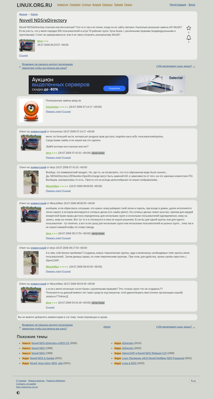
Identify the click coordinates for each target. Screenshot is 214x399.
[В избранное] (188, 28)
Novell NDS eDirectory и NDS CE (50, 343)
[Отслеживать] (188, 38)
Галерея (75, 4)
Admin (34, 14)
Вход (192, 4)
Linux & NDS (129, 363)
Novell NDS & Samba (42, 358)
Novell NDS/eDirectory (43, 20)
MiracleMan (52, 186)
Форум (96, 4)
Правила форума (36, 381)
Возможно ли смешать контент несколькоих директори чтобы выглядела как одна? (47, 66)
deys (40, 41)
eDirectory (127, 343)
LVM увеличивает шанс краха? (174, 66)
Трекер (118, 4)
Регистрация (178, 4)
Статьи (86, 4)
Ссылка (23, 55)
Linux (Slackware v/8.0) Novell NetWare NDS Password (153, 358)
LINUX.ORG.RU (34, 5)
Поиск (128, 4)
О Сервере (21, 381)
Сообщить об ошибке (26, 384)
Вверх (194, 381)
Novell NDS (38, 348)
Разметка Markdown (55, 381)
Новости (62, 4)
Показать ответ (54, 111)
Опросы (107, 4)
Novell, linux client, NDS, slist (46, 363)
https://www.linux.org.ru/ (27, 387)
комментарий (38, 131)
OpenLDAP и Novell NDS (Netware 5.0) (144, 353)
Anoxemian (52, 107)
